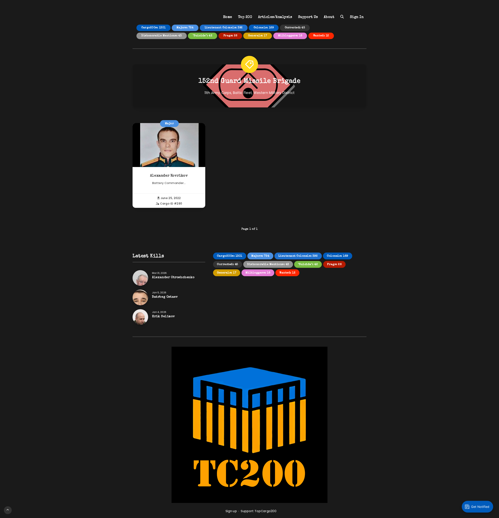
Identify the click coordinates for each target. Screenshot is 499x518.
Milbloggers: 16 (290, 35)
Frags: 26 (230, 35)
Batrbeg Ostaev (165, 297)
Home (227, 17)
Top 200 (245, 17)
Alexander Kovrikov (169, 176)
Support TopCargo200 (258, 511)
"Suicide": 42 (202, 35)
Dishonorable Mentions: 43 (161, 35)
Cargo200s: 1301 (153, 27)
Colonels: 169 (264, 27)
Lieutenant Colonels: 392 (224, 27)
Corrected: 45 (295, 27)
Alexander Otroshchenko (173, 277)
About (329, 17)
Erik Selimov (163, 316)
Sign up (231, 511)
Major (169, 123)
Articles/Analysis (275, 17)
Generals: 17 (257, 35)
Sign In (357, 17)
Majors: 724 (185, 27)
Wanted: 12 (321, 35)
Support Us (308, 17)
